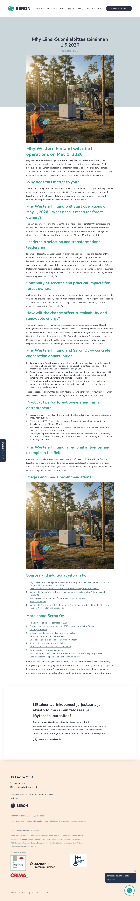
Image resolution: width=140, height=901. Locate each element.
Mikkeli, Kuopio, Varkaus (20, 843)
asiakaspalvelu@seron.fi (25, 787)
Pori (43, 839)
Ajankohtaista (97, 8)
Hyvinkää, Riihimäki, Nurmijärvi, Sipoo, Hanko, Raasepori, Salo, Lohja (50, 835)
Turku (30, 839)
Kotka (59, 839)
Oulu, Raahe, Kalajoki (61, 843)
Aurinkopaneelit (42, 8)
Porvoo (53, 839)
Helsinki (19, 835)
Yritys (62, 8)
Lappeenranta (68, 839)
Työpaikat (71, 8)
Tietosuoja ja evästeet (29, 893)
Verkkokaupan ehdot (43, 893)
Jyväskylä (78, 839)
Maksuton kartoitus (119, 8)
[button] (3, 450)
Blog (75, 51)
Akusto (54, 8)
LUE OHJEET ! (40, 816)
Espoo (12, 835)
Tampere (37, 839)
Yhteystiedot (83, 8)
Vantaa (73, 843)
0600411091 (20, 783)
